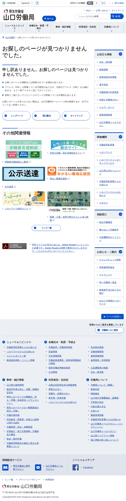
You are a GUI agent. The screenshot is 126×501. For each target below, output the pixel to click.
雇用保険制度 (105, 115)
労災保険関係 (55, 356)
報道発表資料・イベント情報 (21, 360)
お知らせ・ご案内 (107, 252)
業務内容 (95, 389)
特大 (103, 3)
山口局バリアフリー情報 (102, 435)
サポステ (103, 203)
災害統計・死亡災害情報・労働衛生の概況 (23, 433)
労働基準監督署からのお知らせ (110, 183)
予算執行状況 (97, 402)
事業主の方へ (55, 389)
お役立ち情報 (104, 54)
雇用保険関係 (97, 356)
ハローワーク (105, 152)
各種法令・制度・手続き (62, 342)
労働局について (99, 380)
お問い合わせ (102, 11)
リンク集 (9, 479)
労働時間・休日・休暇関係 (19, 427)
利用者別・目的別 (58, 380)
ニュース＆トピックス (19, 342)
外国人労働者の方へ (109, 99)
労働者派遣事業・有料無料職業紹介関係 (65, 362)
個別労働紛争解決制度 (59, 368)
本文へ (89, 11)
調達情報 (103, 69)
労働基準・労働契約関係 (60, 347)
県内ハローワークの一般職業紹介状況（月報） (23, 409)
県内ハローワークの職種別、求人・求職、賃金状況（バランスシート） (23, 400)
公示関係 (53, 372)
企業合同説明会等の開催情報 (63, 385)
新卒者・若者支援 (57, 398)
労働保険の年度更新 (109, 92)
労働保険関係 (97, 351)
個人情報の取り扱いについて (105, 440)
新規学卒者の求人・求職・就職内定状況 (23, 391)
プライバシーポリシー (29, 479)
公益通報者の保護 (99, 368)
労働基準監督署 (106, 145)
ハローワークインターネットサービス (110, 161)
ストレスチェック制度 (110, 260)
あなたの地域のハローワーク (110, 302)
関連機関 (102, 137)
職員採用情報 (97, 415)
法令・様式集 (105, 62)
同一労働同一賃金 (107, 282)
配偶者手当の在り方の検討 (110, 291)
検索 (118, 16)
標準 (90, 3)
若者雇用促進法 (106, 267)
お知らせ (95, 411)
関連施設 (95, 393)
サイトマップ (118, 11)
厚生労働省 (119, 3)
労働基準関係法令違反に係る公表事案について (23, 445)
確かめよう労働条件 (109, 229)
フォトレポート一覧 (16, 356)
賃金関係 (53, 351)
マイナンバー (105, 275)
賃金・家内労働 (14, 439)
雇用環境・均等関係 (100, 360)
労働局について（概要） (102, 385)
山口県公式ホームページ (110, 172)
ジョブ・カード (106, 107)
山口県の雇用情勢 (15, 385)
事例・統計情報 (15, 380)
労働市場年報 (13, 415)
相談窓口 (102, 214)
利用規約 (49, 479)
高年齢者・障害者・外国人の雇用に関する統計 (23, 421)
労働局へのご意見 (110, 330)
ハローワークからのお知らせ (110, 194)
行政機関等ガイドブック (110, 239)
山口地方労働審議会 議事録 (105, 398)
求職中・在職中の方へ (59, 393)
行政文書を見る (98, 406)
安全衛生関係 (97, 347)
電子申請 (103, 84)
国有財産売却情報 (107, 77)
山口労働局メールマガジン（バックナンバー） (107, 425)
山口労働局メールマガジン (110, 124)
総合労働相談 (105, 222)
